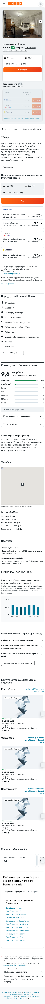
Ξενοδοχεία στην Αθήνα (15, 918)
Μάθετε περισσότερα (11, 274)
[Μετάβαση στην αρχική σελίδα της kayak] (15, 3)
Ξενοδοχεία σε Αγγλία (10, 997)
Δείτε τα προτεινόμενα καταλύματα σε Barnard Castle (34, 791)
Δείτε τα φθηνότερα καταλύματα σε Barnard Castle (34, 740)
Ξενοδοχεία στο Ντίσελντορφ (17, 931)
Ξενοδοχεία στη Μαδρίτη (15, 934)
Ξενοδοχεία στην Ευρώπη (32, 992)
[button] (3, 3)
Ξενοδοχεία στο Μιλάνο (15, 908)
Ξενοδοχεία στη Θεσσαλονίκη (17, 921)
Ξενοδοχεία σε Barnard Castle (15, 999)
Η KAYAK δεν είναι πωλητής (15, 972)
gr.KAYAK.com (6, 992)
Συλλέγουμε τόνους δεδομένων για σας (20, 976)
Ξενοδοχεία (17, 992)
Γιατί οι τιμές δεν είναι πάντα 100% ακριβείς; (18, 980)
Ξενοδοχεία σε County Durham (30, 997)
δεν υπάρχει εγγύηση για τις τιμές (14, 965)
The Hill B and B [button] (8, 721)
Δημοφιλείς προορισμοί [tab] (15, 892)
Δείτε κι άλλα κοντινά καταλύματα (35, 690)
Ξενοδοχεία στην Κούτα (15, 911)
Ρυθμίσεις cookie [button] (7, 284)
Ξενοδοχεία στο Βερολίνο (16, 914)
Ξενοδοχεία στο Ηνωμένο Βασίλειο (21, 994)
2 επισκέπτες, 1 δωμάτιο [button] (15, 64)
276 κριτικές (30, 47)
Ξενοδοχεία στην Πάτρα (15, 940)
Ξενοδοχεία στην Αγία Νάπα (17, 924)
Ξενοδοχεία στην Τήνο (14, 937)
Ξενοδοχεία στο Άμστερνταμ (17, 927)
